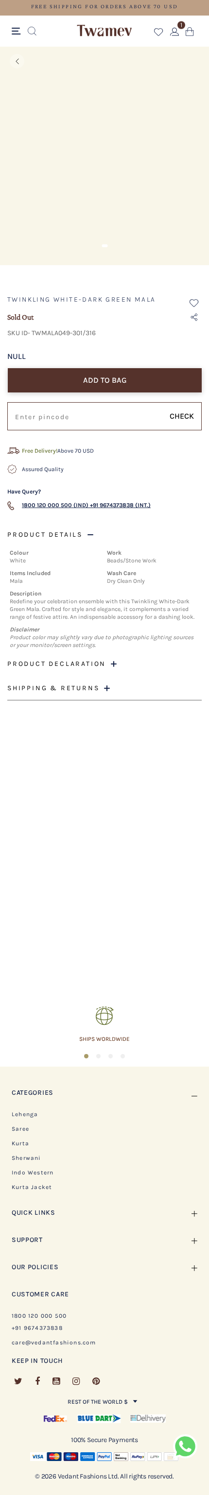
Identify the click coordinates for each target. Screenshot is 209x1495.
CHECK (182, 416)
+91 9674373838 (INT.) (120, 505)
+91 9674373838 (37, 1328)
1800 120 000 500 (39, 1315)
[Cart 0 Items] (190, 34)
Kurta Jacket (32, 1187)
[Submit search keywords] (32, 31)
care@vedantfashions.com (54, 1342)
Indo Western (32, 1172)
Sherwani (26, 1158)
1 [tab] (104, 245)
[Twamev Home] (104, 31)
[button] (158, 34)
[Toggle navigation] (18, 31)
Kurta (20, 1143)
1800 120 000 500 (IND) (55, 505)
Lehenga (25, 1114)
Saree (20, 1128)
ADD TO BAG (105, 380)
